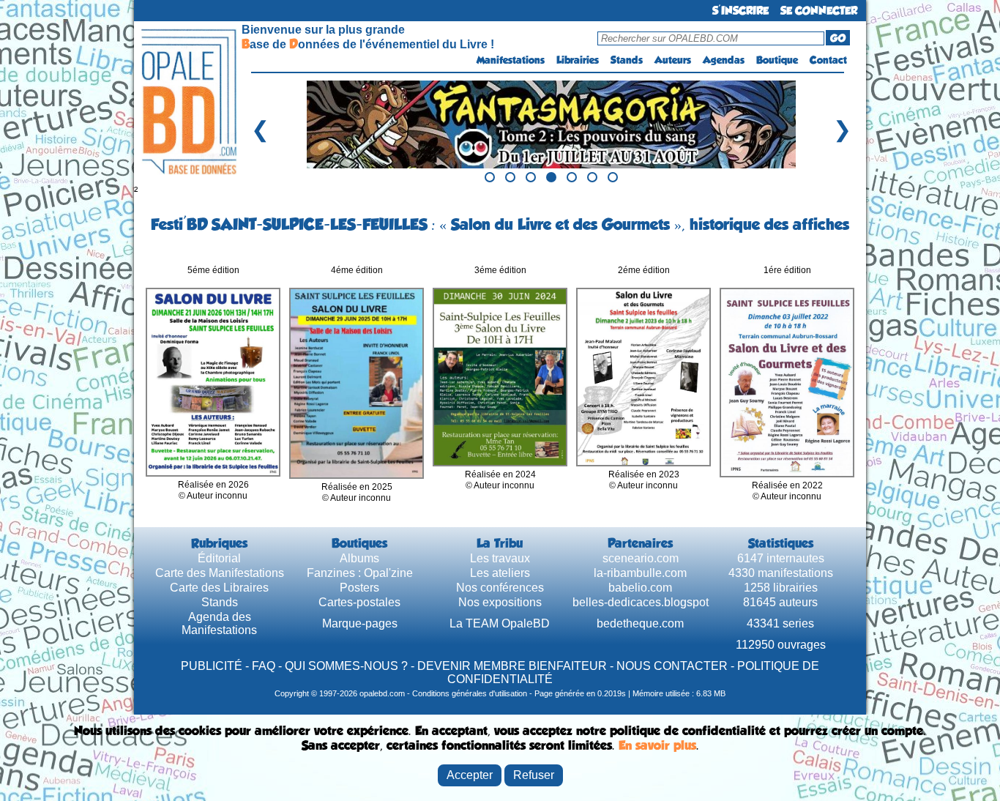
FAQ (263, 666)
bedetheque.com (640, 623)
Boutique (777, 60)
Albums (359, 558)
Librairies (577, 60)
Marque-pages (360, 623)
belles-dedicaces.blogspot (640, 602)
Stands (627, 60)
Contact (828, 60)
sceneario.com (640, 558)
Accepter (470, 775)
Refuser (533, 775)
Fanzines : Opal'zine (360, 573)
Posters (359, 587)
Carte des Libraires (219, 587)
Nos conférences (500, 587)
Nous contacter (672, 666)
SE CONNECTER (818, 10)
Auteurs (672, 60)
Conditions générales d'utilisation (469, 693)
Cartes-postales (359, 602)
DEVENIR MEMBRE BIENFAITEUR (512, 666)
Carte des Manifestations (219, 573)
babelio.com (640, 587)
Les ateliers (500, 573)
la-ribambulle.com (640, 573)
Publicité (211, 666)
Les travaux (500, 558)
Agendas (724, 60)
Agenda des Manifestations (219, 623)
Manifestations (511, 60)
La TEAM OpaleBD (499, 623)
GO (838, 38)
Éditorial (219, 558)
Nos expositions (500, 602)
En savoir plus (657, 745)
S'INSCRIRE (740, 10)
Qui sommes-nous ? (346, 666)
